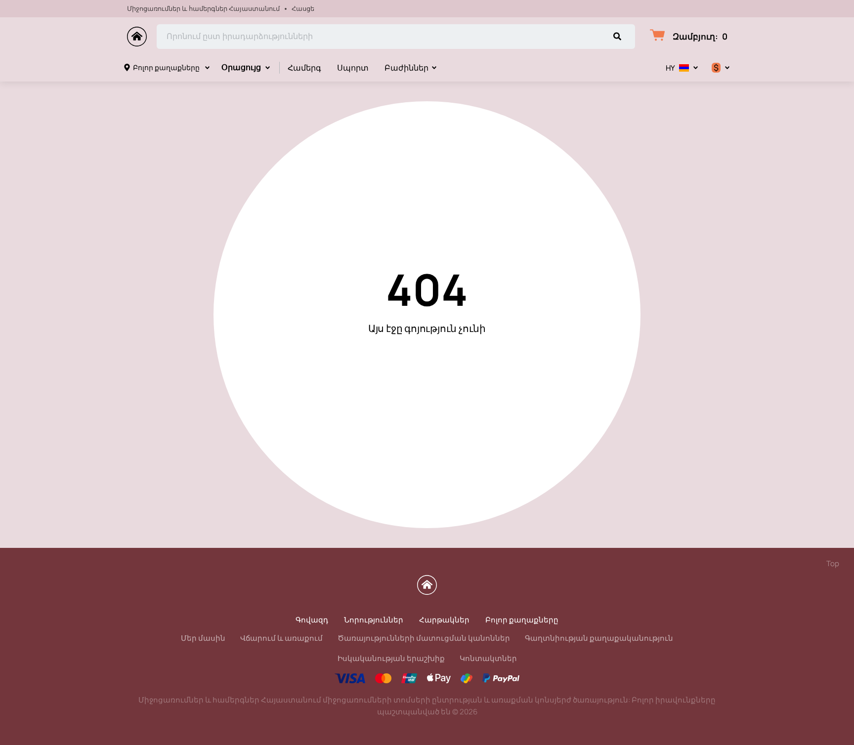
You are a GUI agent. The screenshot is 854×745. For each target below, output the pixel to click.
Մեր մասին (203, 638)
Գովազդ (312, 620)
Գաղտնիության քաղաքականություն (599, 638)
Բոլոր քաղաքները (166, 67)
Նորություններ (373, 620)
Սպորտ (353, 67)
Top (832, 563)
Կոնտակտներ (488, 658)
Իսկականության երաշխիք (391, 658)
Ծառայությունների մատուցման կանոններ (424, 638)
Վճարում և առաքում (281, 638)
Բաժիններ (406, 67)
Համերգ (304, 67)
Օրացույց (241, 67)
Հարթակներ (444, 620)
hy (670, 68)
